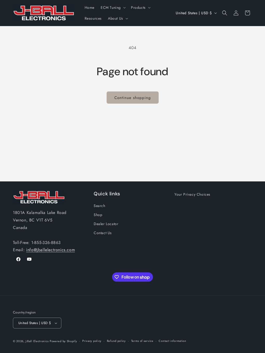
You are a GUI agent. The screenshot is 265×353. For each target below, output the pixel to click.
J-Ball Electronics (37, 341)
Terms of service (142, 341)
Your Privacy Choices (192, 194)
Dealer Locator (106, 223)
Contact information (172, 341)
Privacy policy (91, 341)
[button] (113, 7)
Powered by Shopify (63, 341)
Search (99, 205)
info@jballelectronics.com (50, 250)
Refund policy (116, 341)
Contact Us (103, 232)
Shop (98, 214)
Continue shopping (132, 98)
